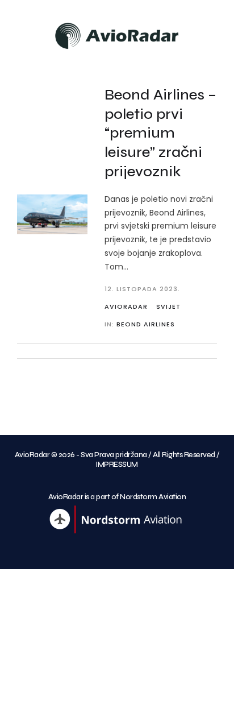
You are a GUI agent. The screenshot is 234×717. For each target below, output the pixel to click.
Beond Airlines (145, 324)
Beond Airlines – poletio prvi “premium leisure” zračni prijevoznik (160, 133)
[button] (219, 30)
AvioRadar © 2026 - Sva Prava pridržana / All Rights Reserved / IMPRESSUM (117, 459)
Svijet (168, 306)
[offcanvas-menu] (16, 32)
